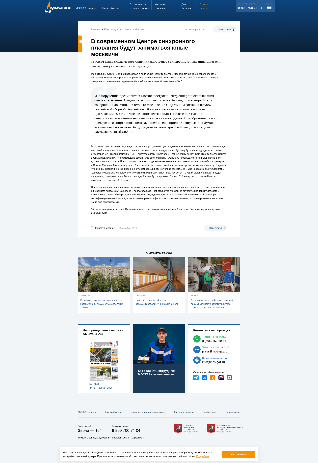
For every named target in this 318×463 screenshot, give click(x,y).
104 (98, 430)
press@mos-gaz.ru (214, 351)
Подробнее (202, 456)
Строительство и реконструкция (148, 411)
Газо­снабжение (113, 411)
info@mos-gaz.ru (213, 362)
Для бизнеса (209, 411)
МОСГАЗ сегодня (87, 411)
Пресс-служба (232, 411)
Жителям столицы (184, 411)
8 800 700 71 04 (250, 7)
